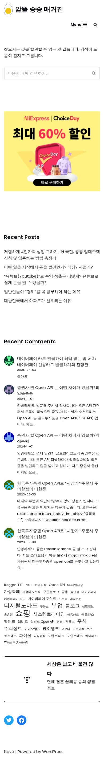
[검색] (95, 25)
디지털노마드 (21, 605)
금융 (65, 592)
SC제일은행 (75, 585)
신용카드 (73, 615)
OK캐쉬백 (40, 585)
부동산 (44, 606)
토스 (89, 629)
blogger (10, 585)
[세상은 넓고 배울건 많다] (52, 679)
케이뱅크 (51, 628)
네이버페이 (89, 592)
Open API (57, 585)
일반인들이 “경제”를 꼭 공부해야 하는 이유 (42, 291)
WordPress (52, 751)
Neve (9, 751)
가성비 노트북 (31, 592)
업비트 (23, 621)
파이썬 (25, 635)
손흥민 (8, 615)
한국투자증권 (16, 642)
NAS (28, 585)
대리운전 (76, 599)
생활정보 (88, 606)
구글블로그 (51, 592)
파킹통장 (39, 636)
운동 (60, 622)
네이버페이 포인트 (42, 598)
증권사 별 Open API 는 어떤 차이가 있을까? (56, 387)
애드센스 (87, 614)
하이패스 (91, 636)
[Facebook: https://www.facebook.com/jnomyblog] (21, 720)
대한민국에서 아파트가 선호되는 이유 (37, 300)
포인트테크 (75, 636)
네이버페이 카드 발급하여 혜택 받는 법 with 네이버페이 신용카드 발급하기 (56, 361)
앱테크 (9, 621)
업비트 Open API (42, 622)
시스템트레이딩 (49, 614)
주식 (82, 621)
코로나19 (78, 629)
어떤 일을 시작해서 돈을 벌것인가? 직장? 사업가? (48, 267)
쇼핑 (23, 613)
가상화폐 (12, 591)
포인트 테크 (56, 636)
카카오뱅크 (33, 629)
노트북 (63, 599)
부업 (57, 605)
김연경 (74, 592)
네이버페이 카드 (14, 599)
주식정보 (13, 628)
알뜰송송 (25, 393)
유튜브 (70, 622)
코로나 (65, 629)
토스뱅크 (10, 636)
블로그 (72, 606)
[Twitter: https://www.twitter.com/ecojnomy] (9, 720)
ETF (20, 585)
